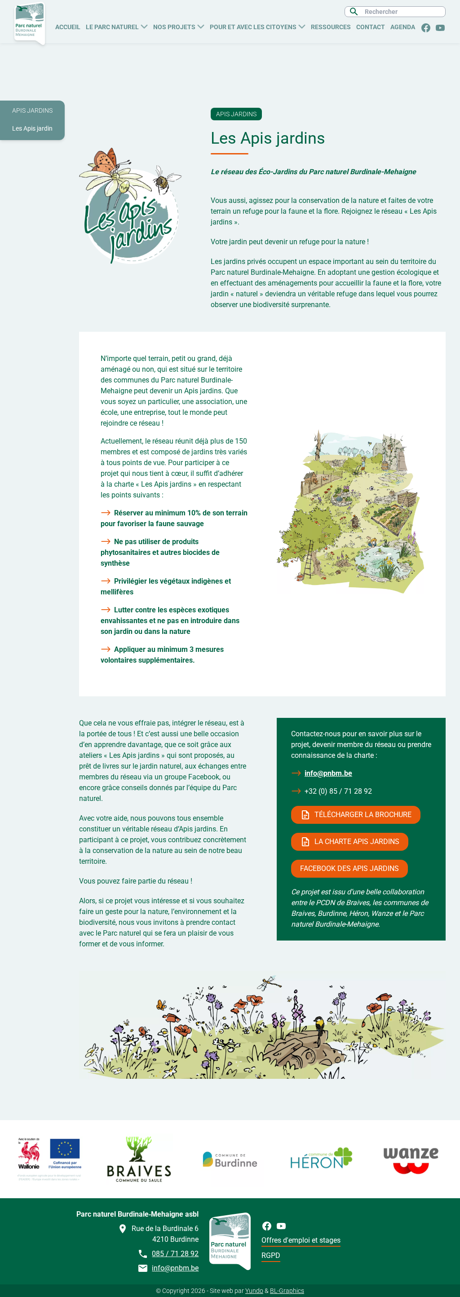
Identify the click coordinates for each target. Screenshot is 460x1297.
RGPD (270, 1255)
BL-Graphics (287, 1290)
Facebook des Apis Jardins (349, 868)
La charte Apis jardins (356, 841)
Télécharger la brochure (362, 814)
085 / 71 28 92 (175, 1253)
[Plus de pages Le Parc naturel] (144, 25)
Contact (370, 27)
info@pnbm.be (328, 773)
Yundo (254, 1290)
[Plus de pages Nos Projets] (200, 25)
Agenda (402, 27)
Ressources (331, 27)
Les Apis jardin (32, 128)
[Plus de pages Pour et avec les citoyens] (301, 25)
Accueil (67, 27)
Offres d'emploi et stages (301, 1240)
